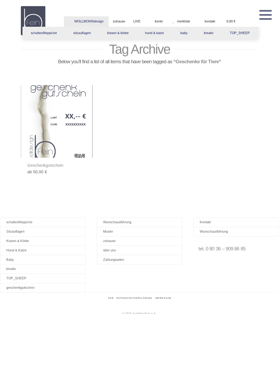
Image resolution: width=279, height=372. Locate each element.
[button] (265, 14)
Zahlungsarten (113, 259)
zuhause (109, 241)
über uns (109, 250)
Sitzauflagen (15, 231)
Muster (108, 231)
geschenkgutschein (20, 287)
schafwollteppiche (19, 222)
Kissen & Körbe (17, 241)
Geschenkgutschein (45, 165)
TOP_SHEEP (16, 278)
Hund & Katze (16, 250)
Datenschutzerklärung (134, 298)
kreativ (11, 269)
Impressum (163, 298)
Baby (10, 259)
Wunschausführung (117, 222)
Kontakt (205, 222)
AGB (111, 298)
